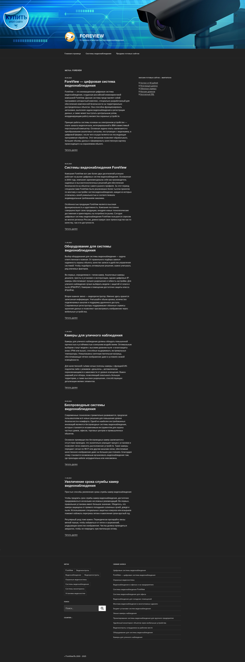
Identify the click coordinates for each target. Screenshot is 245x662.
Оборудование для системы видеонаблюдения (88, 248)
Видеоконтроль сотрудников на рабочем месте (133, 627)
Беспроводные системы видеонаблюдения (85, 406)
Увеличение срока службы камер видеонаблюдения (92, 483)
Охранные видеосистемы (76, 579)
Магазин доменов (147, 91)
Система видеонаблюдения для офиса (129, 594)
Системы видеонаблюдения (98, 53)
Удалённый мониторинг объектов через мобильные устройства (139, 622)
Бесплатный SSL (147, 94)
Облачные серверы (148, 88)
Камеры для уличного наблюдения (93, 335)
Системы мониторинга (74, 588)
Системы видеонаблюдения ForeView (95, 167)
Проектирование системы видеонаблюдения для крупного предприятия (143, 618)
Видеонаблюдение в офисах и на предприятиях (133, 584)
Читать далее (71, 149)
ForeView (92, 35)
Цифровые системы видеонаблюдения (129, 570)
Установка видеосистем (75, 593)
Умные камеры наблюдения (125, 613)
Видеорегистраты (91, 575)
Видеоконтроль (82, 570)
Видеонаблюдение (73, 575)
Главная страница (73, 53)
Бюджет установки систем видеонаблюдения (132, 608)
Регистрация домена (149, 85)
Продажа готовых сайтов (127, 53)
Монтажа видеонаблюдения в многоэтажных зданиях (135, 603)
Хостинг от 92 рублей (149, 82)
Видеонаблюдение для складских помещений (132, 599)
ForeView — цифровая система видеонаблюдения (90, 83)
